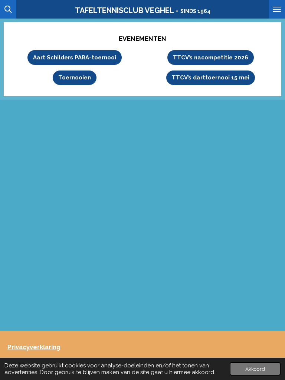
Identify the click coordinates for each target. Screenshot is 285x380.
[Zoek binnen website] (8, 9)
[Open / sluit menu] (277, 9)
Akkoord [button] (255, 369)
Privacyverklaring (33, 347)
